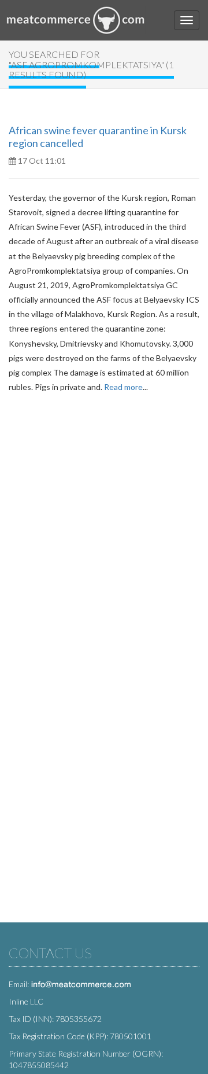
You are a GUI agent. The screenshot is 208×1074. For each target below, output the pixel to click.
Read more (123, 387)
